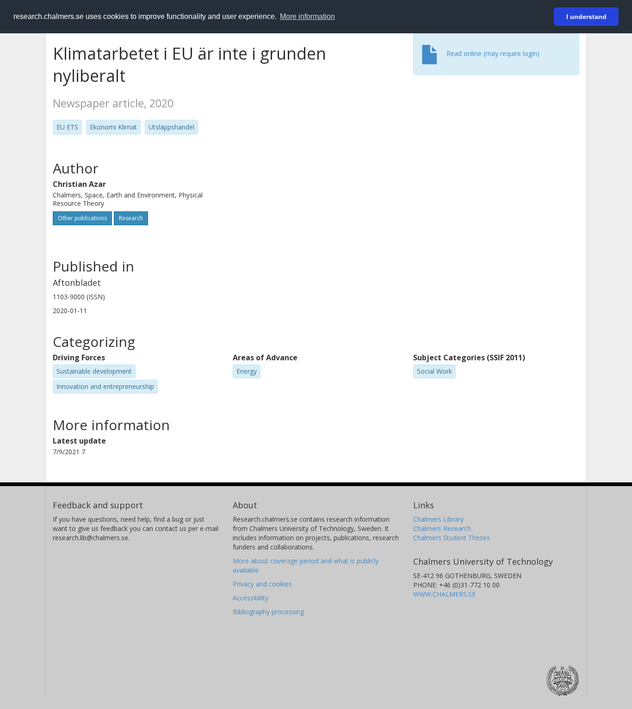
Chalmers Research (442, 528)
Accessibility (250, 597)
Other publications (82, 218)
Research (131, 218)
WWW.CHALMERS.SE (444, 594)
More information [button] (307, 16)
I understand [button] (586, 16)
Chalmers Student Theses (451, 537)
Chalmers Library (438, 519)
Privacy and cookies (262, 584)
